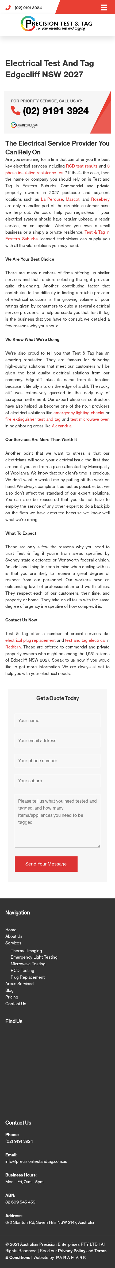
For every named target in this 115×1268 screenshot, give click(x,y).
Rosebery (100, 199)
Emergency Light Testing (34, 957)
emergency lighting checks (78, 412)
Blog (9, 990)
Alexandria (61, 425)
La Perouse (52, 199)
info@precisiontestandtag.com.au (36, 1161)
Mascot (72, 199)
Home (11, 929)
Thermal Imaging (26, 950)
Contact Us (15, 1003)
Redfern (13, 647)
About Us (13, 936)
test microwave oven (90, 419)
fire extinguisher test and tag (32, 419)
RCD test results (82, 166)
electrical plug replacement (30, 640)
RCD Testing (22, 970)
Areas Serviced (19, 983)
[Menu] (104, 7)
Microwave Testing (28, 963)
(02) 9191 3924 (19, 1141)
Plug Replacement (28, 977)
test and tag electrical (85, 640)
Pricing (11, 997)
